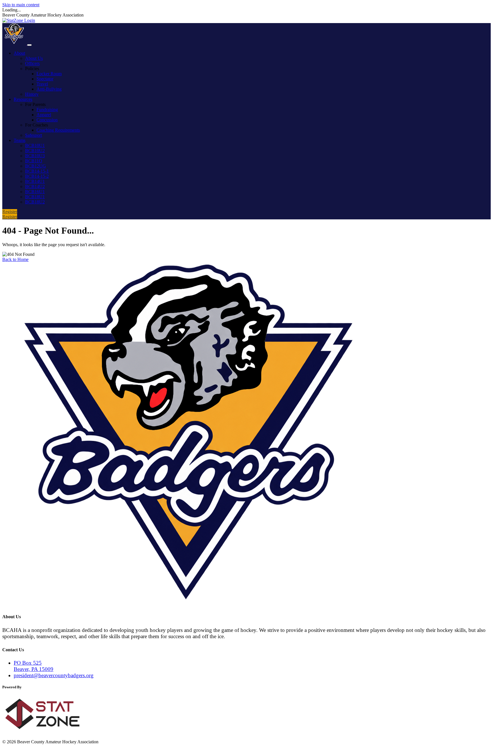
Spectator (45, 78)
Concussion (47, 119)
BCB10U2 (35, 150)
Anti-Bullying (49, 89)
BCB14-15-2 (37, 176)
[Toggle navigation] (29, 45)
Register (9, 211)
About (19, 53)
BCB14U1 (35, 181)
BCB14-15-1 (37, 171)
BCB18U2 (35, 201)
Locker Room (49, 73)
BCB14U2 (35, 186)
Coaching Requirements (58, 130)
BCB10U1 (35, 145)
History (32, 94)
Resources (23, 99)
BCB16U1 (35, 191)
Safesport (33, 135)
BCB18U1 (35, 196)
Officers (32, 63)
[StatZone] (48, 732)
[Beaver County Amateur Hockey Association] (14, 43)
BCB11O (33, 160)
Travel (42, 83)
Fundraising (47, 109)
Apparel (44, 114)
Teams (19, 140)
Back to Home (15, 259)
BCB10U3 (35, 155)
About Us (34, 58)
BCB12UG (35, 166)
